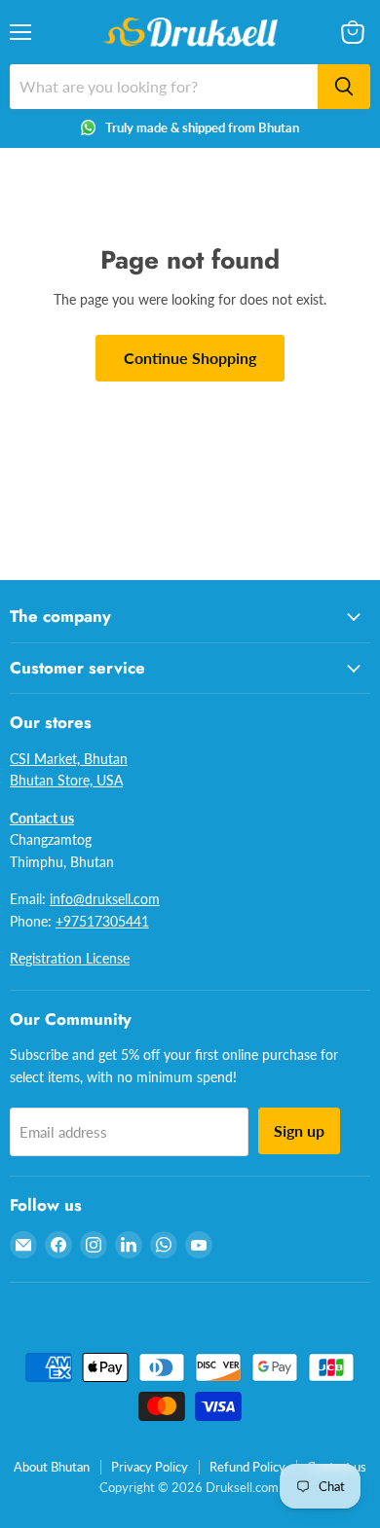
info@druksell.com (105, 899)
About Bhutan (52, 1466)
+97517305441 (102, 921)
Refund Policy (247, 1466)
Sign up (299, 1130)
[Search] (344, 86)
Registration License (70, 958)
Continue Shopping (190, 357)
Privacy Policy (149, 1466)
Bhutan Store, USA (66, 780)
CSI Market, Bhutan (69, 758)
